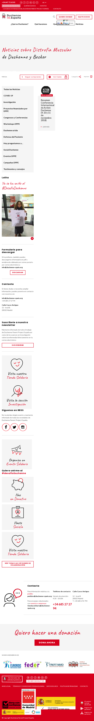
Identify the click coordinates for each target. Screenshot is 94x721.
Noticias (79, 24)
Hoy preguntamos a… (13, 143)
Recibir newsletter (36, 681)
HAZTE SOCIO (84, 17)
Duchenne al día (11, 130)
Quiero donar (65, 17)
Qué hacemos (41, 24)
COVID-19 (8, 95)
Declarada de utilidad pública (14, 679)
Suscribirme (18, 345)
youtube (30, 2)
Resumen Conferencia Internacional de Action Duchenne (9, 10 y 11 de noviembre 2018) (47, 110)
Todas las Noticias (12, 89)
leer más (46, 127)
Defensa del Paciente (13, 137)
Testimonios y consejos (14, 169)
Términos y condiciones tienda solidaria (28, 686)
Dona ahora (47, 642)
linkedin (34, 2)
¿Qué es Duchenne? (19, 24)
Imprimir (86, 76)
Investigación (10, 102)
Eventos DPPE (10, 156)
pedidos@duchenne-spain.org (39, 596)
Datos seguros (52, 686)
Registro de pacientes (11, 6)
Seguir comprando (33, 77)
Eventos (43, 6)
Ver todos (32, 238)
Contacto (57, 9)
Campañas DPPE (11, 162)
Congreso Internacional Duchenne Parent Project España (26, 9)
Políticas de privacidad (69, 686)
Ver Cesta (55, 77)
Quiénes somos (30, 6)
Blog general (47, 95)
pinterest (37, 2)
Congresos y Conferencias (16, 117)
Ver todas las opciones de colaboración (18, 564)
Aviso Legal (6, 686)
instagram (27, 2)
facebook (24, 2)
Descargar (17, 272)
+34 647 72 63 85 (8, 2)
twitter (21, 2)
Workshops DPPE (12, 124)
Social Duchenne (11, 150)
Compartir (75, 76)
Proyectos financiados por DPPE (16, 109)
